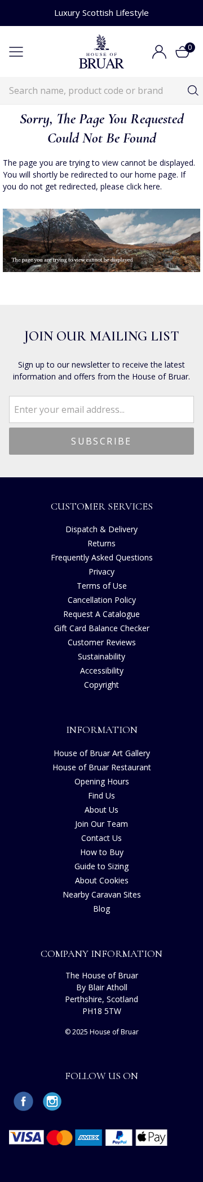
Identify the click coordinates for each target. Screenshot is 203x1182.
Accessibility (101, 670)
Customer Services (102, 506)
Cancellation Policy (102, 599)
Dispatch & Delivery (101, 529)
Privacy (101, 571)
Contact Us (101, 837)
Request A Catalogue (101, 614)
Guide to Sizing (101, 866)
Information (102, 729)
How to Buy (101, 852)
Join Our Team (101, 823)
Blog (101, 908)
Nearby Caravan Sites (102, 894)
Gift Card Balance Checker (101, 628)
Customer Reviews (102, 642)
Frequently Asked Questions (102, 557)
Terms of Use (102, 585)
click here (143, 186)
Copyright (101, 684)
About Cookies (102, 880)
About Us (101, 809)
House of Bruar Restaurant (101, 767)
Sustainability (101, 656)
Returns (101, 543)
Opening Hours (101, 781)
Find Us (101, 795)
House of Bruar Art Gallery (102, 753)
